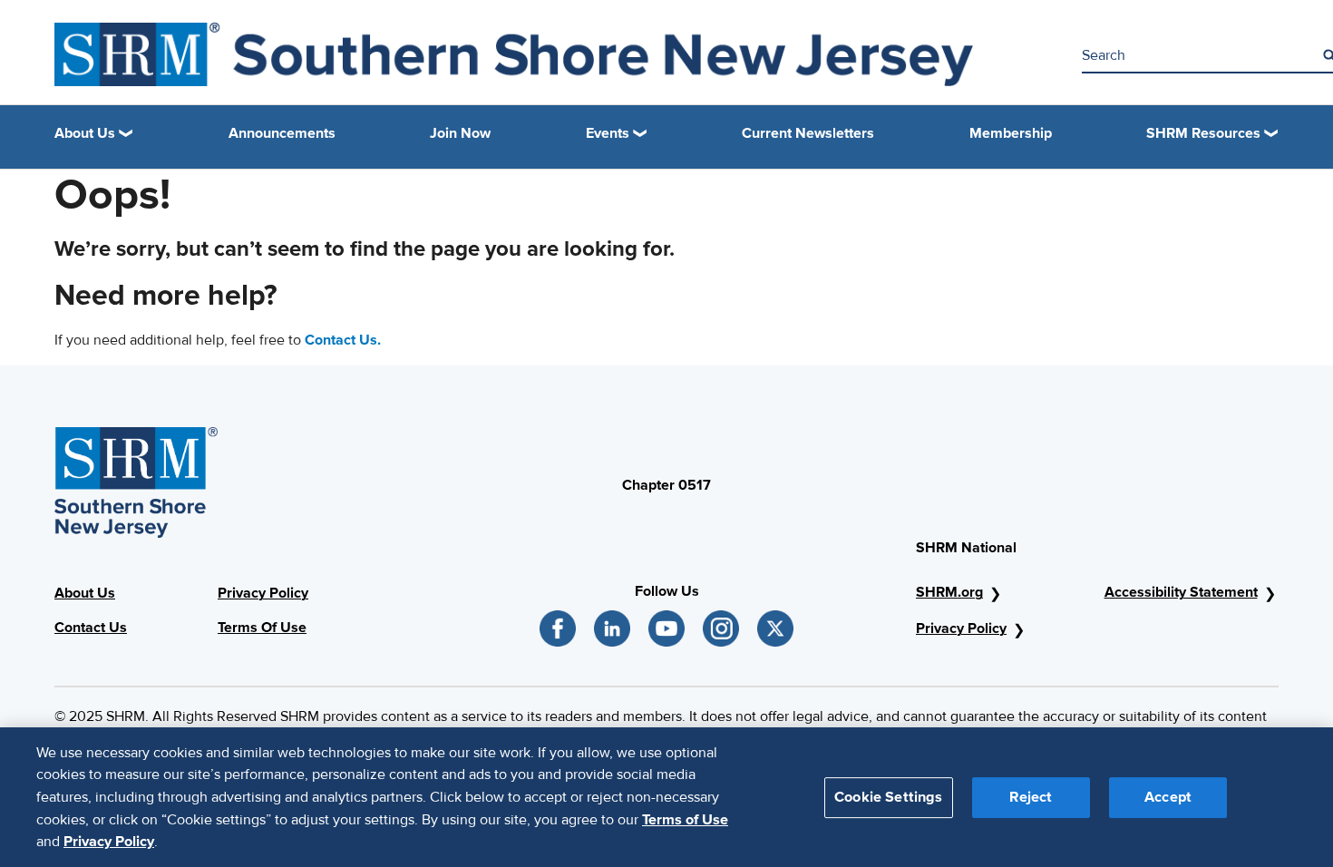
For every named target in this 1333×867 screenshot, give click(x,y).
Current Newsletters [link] (808, 133)
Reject (1030, 796)
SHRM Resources (1203, 133)
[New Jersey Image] (513, 54)
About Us (84, 593)
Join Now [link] (460, 133)
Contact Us (90, 628)
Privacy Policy (263, 593)
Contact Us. (343, 340)
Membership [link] (1010, 133)
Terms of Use (685, 819)
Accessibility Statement (1181, 592)
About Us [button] (84, 133)
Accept (1168, 796)
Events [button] (607, 133)
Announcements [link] (282, 133)
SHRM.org (949, 592)
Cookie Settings (888, 796)
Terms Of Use (262, 628)
